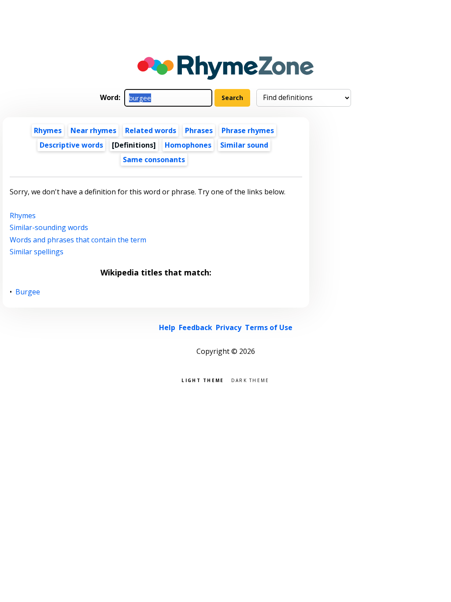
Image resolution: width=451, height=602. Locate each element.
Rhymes (48, 130)
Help (167, 327)
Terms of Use (268, 327)
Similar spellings (36, 251)
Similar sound (244, 145)
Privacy (228, 327)
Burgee (28, 292)
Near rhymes (93, 130)
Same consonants (154, 159)
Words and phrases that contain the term (78, 240)
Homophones (188, 145)
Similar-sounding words (49, 227)
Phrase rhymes (248, 130)
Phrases (199, 130)
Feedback (195, 327)
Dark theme (250, 379)
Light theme (202, 379)
